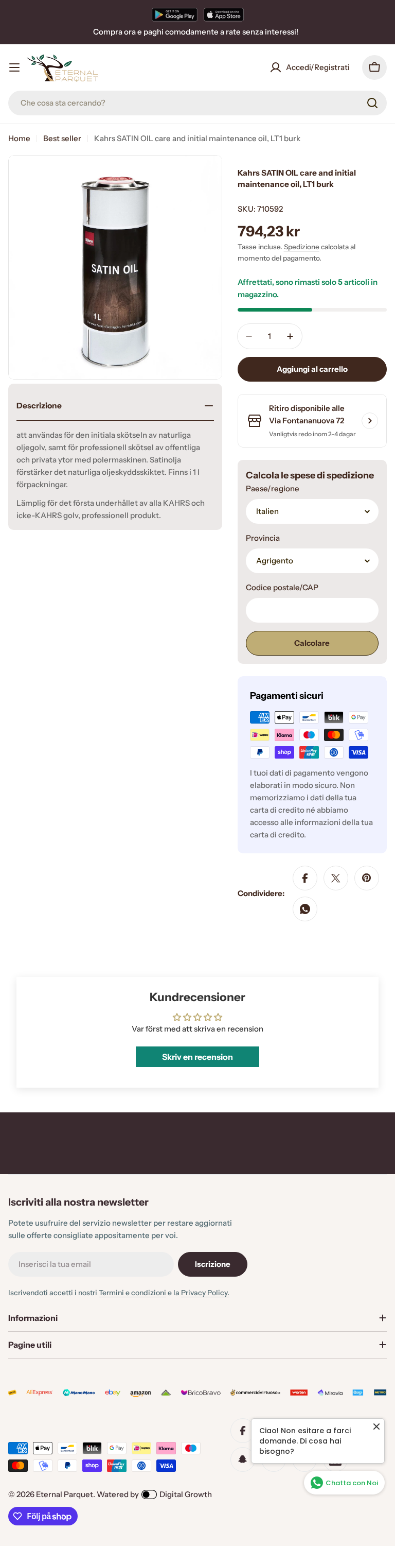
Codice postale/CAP (282, 587)
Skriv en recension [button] (197, 1057)
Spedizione (301, 247)
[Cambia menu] (14, 67)
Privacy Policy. (205, 1292)
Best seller (62, 138)
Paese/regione (272, 488)
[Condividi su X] (336, 878)
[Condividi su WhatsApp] (305, 909)
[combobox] (197, 103)
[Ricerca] (372, 103)
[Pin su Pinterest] (366, 878)
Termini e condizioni (132, 1292)
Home (19, 138)
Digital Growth (185, 1494)
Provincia (263, 538)
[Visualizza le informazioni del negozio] (370, 421)
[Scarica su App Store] (224, 14)
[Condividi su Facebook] (305, 878)
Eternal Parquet (64, 1494)
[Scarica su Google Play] (175, 14)
